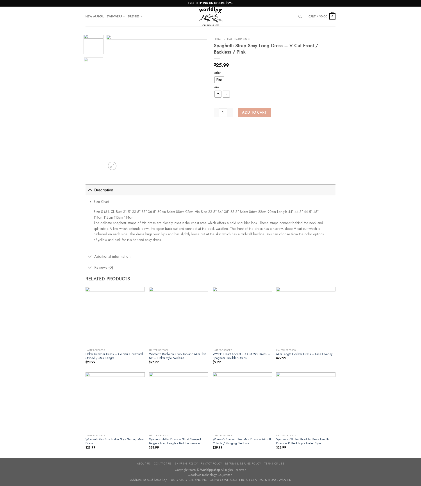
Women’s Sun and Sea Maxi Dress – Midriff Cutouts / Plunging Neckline (242, 441)
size (216, 87)
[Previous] (114, 103)
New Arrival (95, 16)
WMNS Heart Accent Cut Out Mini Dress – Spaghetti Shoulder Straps (241, 356)
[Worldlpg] (210, 16)
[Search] (300, 16)
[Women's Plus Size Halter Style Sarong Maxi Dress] (115, 402)
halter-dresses (238, 39)
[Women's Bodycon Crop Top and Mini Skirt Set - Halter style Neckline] (178, 316)
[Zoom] (112, 166)
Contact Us (163, 464)
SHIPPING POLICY (186, 464)
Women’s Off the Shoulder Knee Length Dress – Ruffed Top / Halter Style (302, 441)
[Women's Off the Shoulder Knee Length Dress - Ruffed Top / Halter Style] (305, 402)
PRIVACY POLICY (211, 464)
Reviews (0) (103, 267)
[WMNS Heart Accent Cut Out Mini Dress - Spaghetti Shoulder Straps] (242, 316)
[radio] (219, 80)
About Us (144, 464)
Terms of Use (274, 464)
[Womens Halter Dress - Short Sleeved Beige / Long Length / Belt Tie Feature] (178, 402)
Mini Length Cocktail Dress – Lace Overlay (304, 354)
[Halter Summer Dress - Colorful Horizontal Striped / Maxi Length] (115, 316)
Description (103, 190)
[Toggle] (90, 190)
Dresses (133, 16)
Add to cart (254, 112)
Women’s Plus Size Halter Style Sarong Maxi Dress (115, 441)
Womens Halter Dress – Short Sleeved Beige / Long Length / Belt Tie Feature (175, 441)
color (217, 72)
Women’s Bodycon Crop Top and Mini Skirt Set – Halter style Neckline (177, 356)
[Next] (200, 103)
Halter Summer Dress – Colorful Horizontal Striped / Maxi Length (114, 356)
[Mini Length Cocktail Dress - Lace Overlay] (305, 316)
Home (218, 39)
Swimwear (114, 16)
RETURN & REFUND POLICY (243, 464)
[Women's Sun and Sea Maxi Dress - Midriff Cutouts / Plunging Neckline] (242, 402)
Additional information (112, 256)
